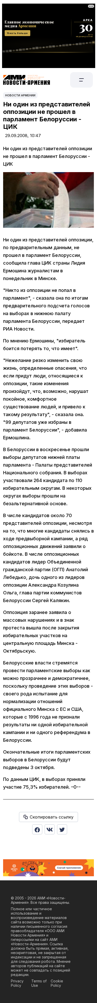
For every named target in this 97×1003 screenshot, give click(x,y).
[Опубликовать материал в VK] (50, 829)
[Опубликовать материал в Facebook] (37, 829)
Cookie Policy (57, 983)
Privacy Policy (17, 983)
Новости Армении (20, 95)
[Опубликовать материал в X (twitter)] (62, 829)
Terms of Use (39, 983)
